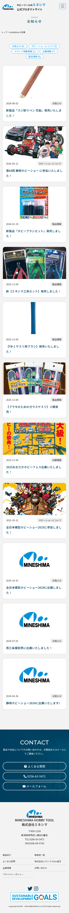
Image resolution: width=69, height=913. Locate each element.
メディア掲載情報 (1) (24, 51)
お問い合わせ (40, 867)
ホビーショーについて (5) (44, 46)
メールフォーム (36, 786)
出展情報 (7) (49, 51)
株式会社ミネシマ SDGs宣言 (47, 861)
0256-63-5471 (36, 776)
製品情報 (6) (34, 56)
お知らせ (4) (18, 46)
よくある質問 (9, 861)
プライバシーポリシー (13, 874)
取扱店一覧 (39, 854)
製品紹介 (7, 854)
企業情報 (7, 867)
